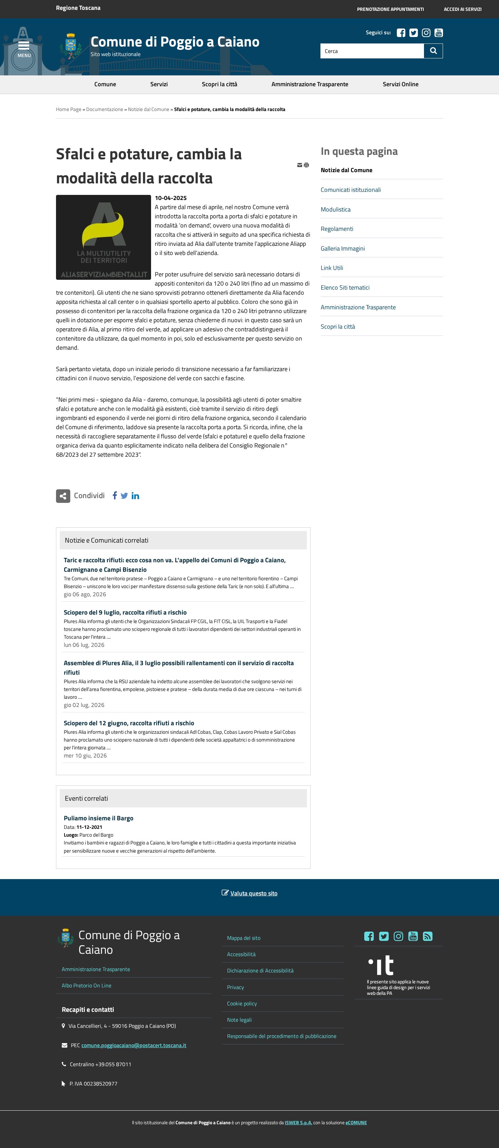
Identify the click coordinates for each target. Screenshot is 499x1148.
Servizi (159, 84)
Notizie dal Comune (148, 109)
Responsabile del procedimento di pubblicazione (281, 1036)
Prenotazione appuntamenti (390, 9)
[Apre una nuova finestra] (114, 496)
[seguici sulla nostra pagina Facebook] (401, 33)
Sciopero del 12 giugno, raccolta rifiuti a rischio (129, 723)
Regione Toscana (78, 7)
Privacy (235, 987)
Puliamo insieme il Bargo (98, 818)
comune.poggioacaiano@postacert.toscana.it (133, 1045)
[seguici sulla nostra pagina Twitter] (413, 33)
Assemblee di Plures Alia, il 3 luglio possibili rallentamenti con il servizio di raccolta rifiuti (179, 667)
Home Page (68, 109)
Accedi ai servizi (463, 9)
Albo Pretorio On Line (86, 985)
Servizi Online (401, 84)
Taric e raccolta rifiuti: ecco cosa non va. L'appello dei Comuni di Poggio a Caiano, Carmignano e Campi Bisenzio (175, 564)
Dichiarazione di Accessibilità (260, 970)
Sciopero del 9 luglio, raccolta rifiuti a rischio (125, 612)
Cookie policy (242, 1003)
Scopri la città (219, 84)
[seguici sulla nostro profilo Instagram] (426, 33)
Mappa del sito (243, 938)
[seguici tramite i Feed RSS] (427, 936)
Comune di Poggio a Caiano (175, 41)
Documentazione (104, 109)
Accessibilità (241, 954)
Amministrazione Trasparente (310, 84)
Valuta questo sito (254, 893)
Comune (105, 84)
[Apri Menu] (24, 45)
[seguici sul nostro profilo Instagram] (398, 936)
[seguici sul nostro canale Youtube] (439, 33)
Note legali (239, 1020)
